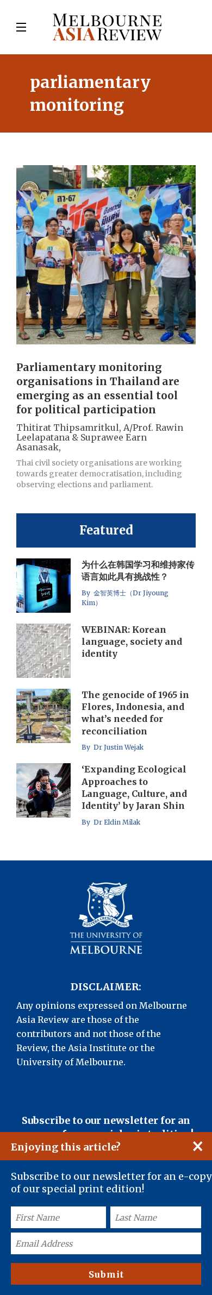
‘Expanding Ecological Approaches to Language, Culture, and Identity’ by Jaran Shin (134, 787)
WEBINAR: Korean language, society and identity (132, 641)
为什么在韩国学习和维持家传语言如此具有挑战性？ (138, 570)
